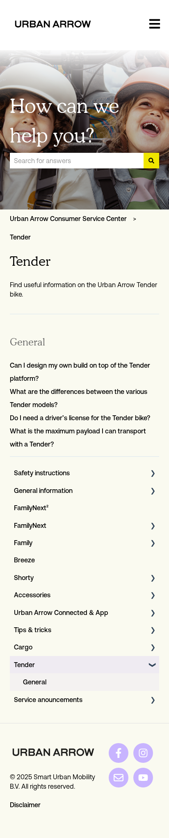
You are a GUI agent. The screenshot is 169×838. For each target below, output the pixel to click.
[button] (152, 473)
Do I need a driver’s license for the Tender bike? (80, 417)
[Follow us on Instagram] (143, 753)
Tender (20, 237)
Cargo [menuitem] (23, 647)
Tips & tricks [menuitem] (32, 629)
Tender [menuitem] (24, 664)
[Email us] (118, 777)
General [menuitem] (34, 682)
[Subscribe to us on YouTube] (143, 777)
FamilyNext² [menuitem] (31, 507)
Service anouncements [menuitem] (48, 699)
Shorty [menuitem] (24, 577)
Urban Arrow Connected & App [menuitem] (61, 612)
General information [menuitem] (43, 490)
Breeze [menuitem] (24, 560)
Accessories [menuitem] (32, 595)
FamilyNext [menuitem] (30, 525)
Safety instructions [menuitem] (42, 473)
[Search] (151, 160)
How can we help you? (64, 120)
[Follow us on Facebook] (118, 753)
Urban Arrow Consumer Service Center (68, 218)
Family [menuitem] (23, 542)
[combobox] (77, 160)
